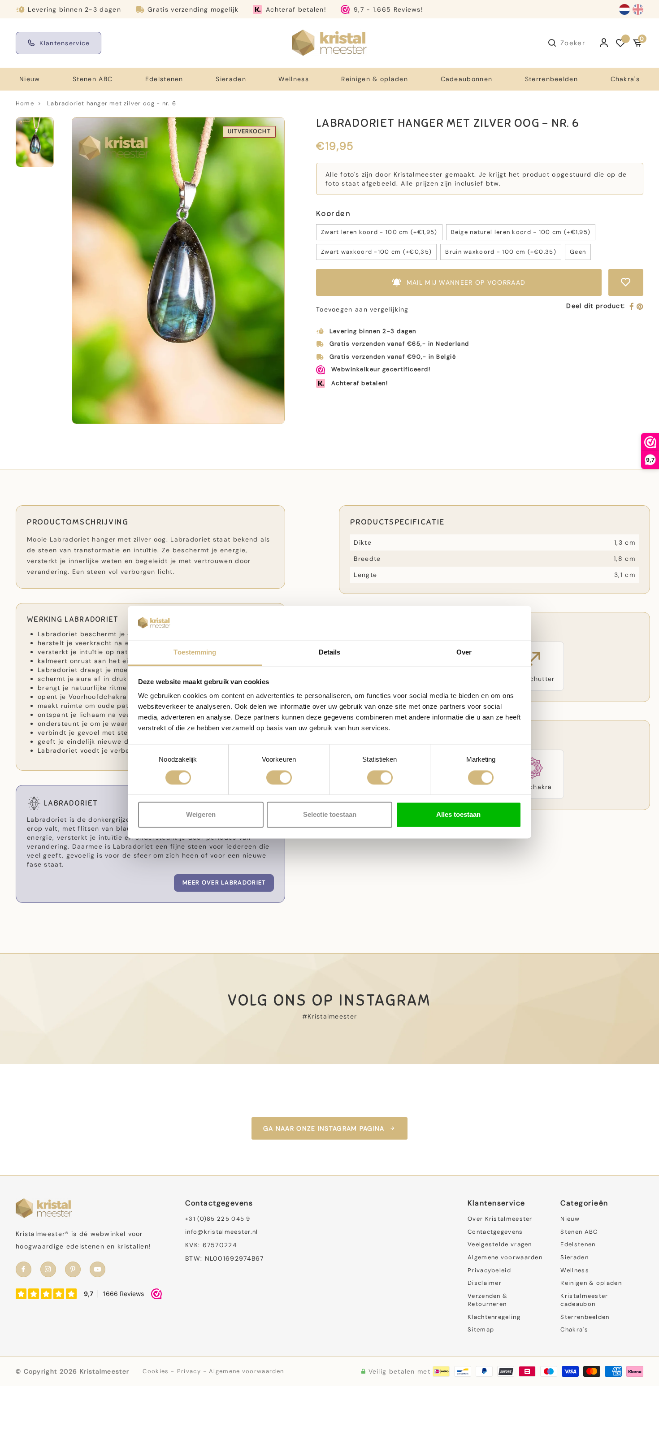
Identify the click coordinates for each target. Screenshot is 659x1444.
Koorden (333, 213)
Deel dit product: (595, 306)
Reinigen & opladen (374, 79)
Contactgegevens (495, 1232)
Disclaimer (485, 1283)
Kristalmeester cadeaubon (584, 1300)
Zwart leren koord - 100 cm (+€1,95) (379, 232)
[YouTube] (97, 1269)
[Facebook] (631, 307)
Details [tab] (330, 652)
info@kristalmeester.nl (221, 1232)
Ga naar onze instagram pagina (324, 1128)
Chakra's (625, 79)
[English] (638, 9)
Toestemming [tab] (194, 652)
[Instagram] (48, 1269)
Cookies (156, 1371)
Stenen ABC (93, 79)
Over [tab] (464, 652)
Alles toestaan (458, 815)
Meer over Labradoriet (223, 882)
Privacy (189, 1371)
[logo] (329, 43)
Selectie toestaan (329, 815)
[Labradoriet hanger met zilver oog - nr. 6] (178, 270)
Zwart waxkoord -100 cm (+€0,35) (376, 252)
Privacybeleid (489, 1270)
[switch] (279, 777)
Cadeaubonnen (467, 79)
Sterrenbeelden (551, 79)
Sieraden (231, 79)
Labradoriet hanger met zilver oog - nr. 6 (111, 103)
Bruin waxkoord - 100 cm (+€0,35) (500, 252)
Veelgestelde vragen (500, 1244)
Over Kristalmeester (500, 1219)
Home (25, 103)
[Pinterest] (640, 307)
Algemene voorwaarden (505, 1257)
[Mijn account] (604, 43)
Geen (578, 252)
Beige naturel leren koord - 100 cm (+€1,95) (521, 232)
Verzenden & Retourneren (487, 1300)
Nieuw (29, 79)
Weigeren (201, 815)
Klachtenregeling (494, 1317)
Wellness (293, 79)
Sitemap (481, 1329)
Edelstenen (164, 79)
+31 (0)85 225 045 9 (218, 1219)
